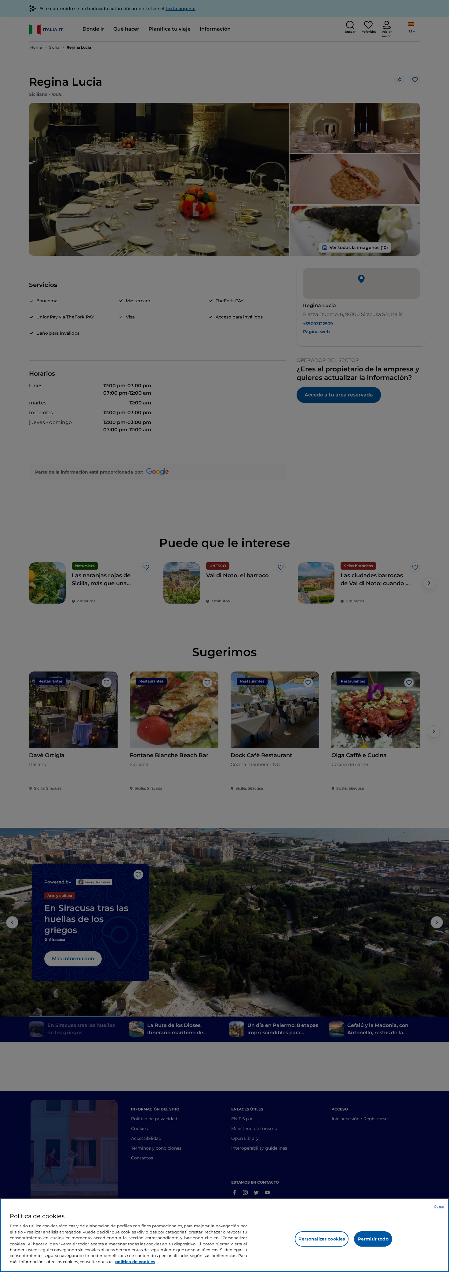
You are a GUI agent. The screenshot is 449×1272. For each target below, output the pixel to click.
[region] (224, 1235)
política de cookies (135, 1261)
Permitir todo (373, 1239)
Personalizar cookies (321, 1239)
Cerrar (439, 1206)
